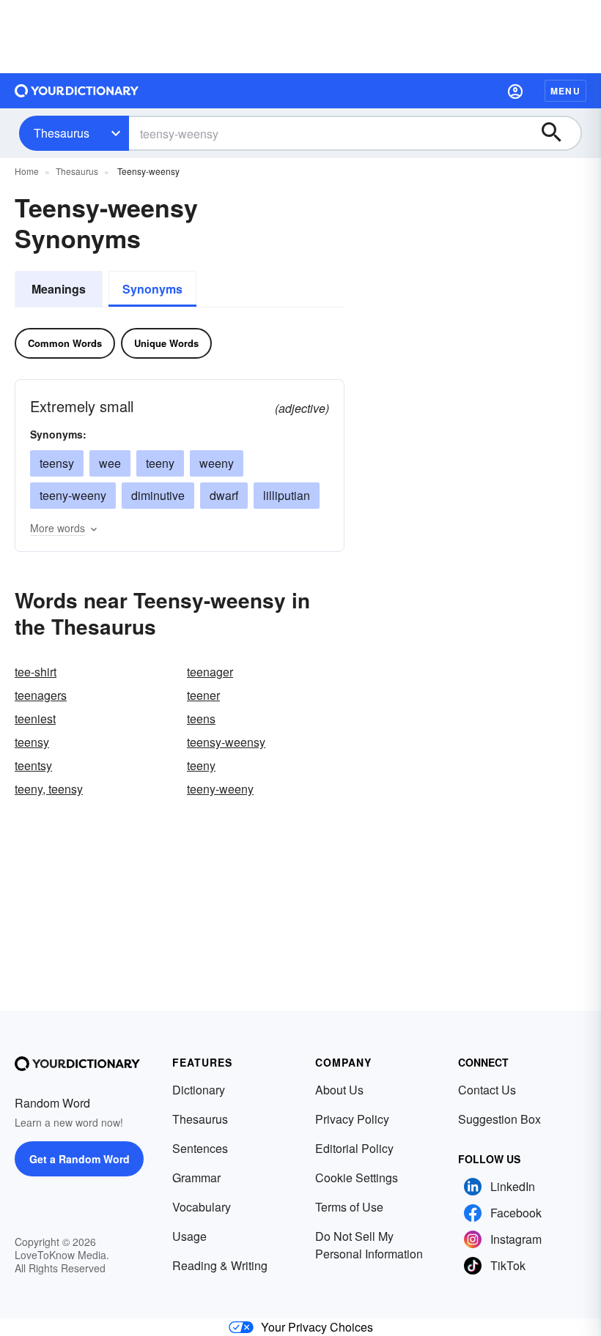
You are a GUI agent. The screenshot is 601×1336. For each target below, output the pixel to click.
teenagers (41, 695)
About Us (339, 1089)
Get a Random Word (79, 1159)
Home (27, 171)
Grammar (196, 1177)
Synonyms (152, 288)
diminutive (158, 495)
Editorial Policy (354, 1148)
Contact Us (487, 1089)
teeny (160, 463)
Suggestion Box (499, 1119)
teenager (210, 671)
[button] (515, 90)
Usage (189, 1236)
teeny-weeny (73, 495)
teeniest (35, 718)
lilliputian (286, 495)
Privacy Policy (352, 1119)
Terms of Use (349, 1206)
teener (203, 695)
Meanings (59, 288)
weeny (216, 463)
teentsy (33, 765)
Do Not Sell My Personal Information (369, 1245)
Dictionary (198, 1089)
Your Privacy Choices (317, 1326)
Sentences (200, 1148)
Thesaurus (61, 132)
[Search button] (558, 133)
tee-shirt (35, 671)
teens (201, 718)
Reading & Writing (220, 1265)
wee (110, 463)
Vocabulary (201, 1206)
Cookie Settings (356, 1177)
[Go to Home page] (77, 90)
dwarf (224, 495)
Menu (565, 90)
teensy (57, 463)
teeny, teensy (49, 788)
